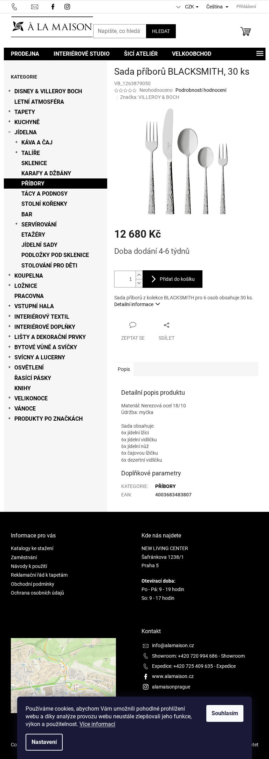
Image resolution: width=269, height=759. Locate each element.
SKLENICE (34, 163)
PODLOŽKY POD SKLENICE (55, 255)
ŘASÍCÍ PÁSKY (32, 378)
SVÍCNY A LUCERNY (39, 357)
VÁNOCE (25, 408)
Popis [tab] (124, 369)
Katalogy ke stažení (32, 548)
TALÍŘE (30, 153)
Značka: (149, 97)
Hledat (161, 31)
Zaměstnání (24, 557)
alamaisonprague (171, 687)
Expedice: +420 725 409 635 (182, 666)
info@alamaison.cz (173, 645)
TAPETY (24, 112)
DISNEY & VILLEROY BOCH (48, 91)
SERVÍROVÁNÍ (39, 224)
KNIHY (22, 388)
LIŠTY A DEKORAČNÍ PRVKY (50, 337)
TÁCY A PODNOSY (44, 193)
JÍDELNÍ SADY (39, 245)
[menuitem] (25, 54)
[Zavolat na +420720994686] (21, 6)
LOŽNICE (25, 286)
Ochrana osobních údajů (37, 593)
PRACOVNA (29, 296)
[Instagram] (68, 6)
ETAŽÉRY (33, 234)
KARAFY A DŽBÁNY (46, 173)
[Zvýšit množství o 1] (139, 275)
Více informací (97, 724)
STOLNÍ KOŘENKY (44, 204)
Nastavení (44, 742)
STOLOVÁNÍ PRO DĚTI (49, 265)
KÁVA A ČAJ (37, 142)
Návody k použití (29, 566)
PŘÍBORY (32, 183)
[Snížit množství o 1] (139, 283)
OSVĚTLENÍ (29, 367)
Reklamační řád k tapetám (39, 575)
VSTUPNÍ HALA (34, 306)
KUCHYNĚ (27, 122)
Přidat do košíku (177, 279)
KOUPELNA (28, 275)
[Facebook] (53, 6)
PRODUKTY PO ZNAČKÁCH (48, 418)
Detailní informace (133, 304)
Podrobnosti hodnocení (200, 90)
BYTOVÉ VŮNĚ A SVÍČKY (45, 347)
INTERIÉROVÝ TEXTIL (41, 316)
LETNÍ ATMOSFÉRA (39, 102)
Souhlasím (225, 713)
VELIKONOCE (31, 398)
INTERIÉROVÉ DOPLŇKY (44, 327)
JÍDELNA (25, 132)
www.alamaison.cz (173, 676)
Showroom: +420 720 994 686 (185, 656)
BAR (26, 214)
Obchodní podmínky (32, 584)
